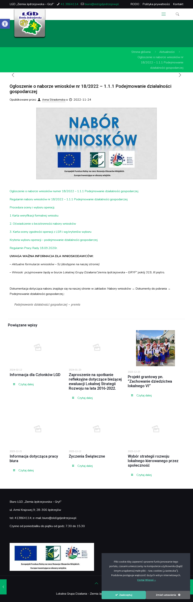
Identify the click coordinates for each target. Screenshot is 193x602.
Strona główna (141, 52)
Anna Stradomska (53, 100)
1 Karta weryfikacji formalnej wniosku (34, 216)
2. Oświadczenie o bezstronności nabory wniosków (43, 224)
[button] (5, 24)
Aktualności (167, 52)
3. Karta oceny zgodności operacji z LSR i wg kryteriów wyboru (50, 232)
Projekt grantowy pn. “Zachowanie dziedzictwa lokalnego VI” (150, 381)
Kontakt (178, 4)
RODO (134, 4)
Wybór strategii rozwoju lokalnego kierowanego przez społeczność (153, 461)
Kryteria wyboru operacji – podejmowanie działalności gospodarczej (54, 240)
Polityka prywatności (156, 4)
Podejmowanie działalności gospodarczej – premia (47, 304)
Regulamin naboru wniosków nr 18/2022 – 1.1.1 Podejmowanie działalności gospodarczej (69, 199)
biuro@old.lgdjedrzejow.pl (102, 4)
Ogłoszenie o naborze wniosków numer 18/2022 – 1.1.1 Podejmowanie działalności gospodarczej (74, 191)
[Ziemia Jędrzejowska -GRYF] (29, 23)
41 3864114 (69, 4)
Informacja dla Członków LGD (35, 374)
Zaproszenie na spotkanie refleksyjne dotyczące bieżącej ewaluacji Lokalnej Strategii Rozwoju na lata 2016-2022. (95, 381)
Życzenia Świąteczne (87, 456)
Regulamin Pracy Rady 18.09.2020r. (33, 248)
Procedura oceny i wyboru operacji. (32, 207)
